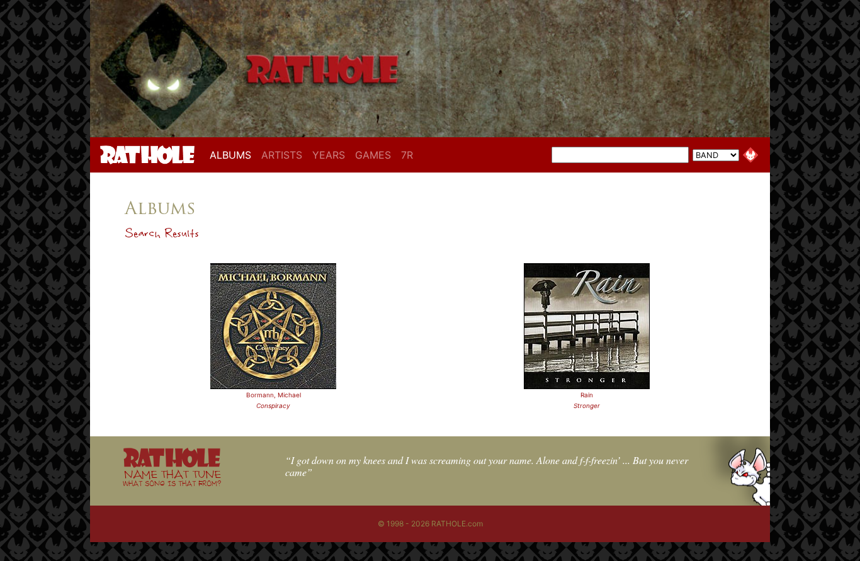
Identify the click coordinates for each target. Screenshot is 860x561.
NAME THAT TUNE (172, 478)
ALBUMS (233, 154)
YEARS (328, 155)
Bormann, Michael (273, 395)
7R (407, 155)
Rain (586, 395)
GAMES (373, 155)
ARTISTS (281, 155)
